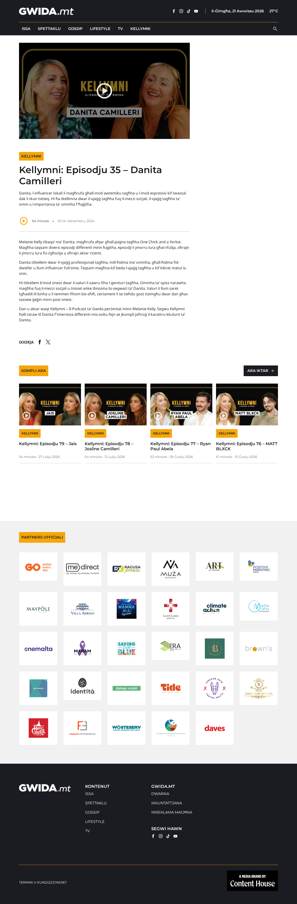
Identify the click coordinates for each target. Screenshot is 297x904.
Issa (26, 28)
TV (120, 28)
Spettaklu (49, 28)
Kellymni (140, 28)
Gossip (75, 28)
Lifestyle (100, 28)
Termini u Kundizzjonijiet (43, 882)
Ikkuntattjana (166, 803)
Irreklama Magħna (171, 812)
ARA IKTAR (257, 370)
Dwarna (160, 794)
